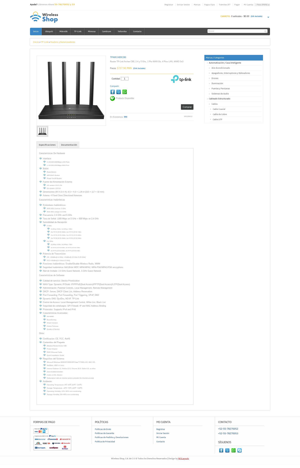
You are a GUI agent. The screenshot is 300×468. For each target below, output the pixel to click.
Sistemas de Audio (220, 94)
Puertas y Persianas (221, 88)
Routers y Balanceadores (62, 42)
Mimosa (91, 31)
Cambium (106, 31)
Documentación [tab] (69, 145)
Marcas (197, 4)
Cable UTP (217, 119)
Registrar (169, 4)
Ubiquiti (49, 31)
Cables (215, 104)
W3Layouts (183, 458)
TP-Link (77, 31)
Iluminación (217, 83)
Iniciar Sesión (183, 4)
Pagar (237, 4)
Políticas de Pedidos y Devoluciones (111, 437)
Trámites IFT (224, 4)
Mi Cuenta (248, 4)
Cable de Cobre (220, 114)
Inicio (36, 31)
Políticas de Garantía (104, 433)
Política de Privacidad (105, 441)
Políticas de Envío (103, 429)
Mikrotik (64, 31)
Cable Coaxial (219, 109)
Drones (215, 78)
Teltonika (122, 31)
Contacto (137, 31)
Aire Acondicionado (221, 68)
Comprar (187, 107)
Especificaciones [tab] (47, 145)
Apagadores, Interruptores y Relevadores (231, 73)
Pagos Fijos (209, 4)
